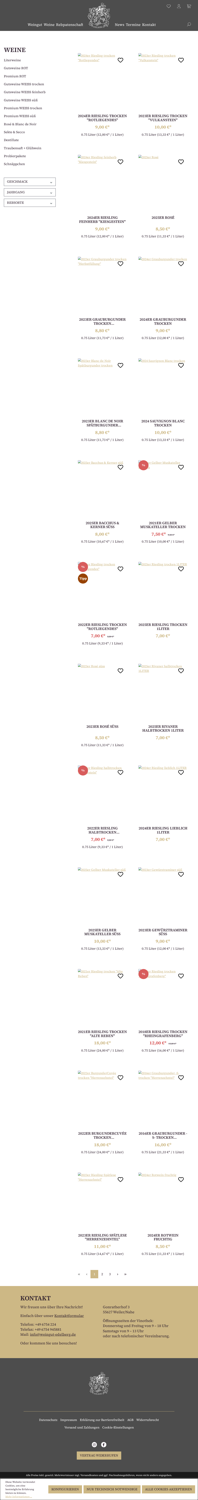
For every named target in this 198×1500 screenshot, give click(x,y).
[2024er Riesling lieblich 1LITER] (162, 794)
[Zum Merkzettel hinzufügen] (120, 59)
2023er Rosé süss (102, 727)
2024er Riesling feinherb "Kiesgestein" (102, 220)
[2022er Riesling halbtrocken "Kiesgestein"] (102, 794)
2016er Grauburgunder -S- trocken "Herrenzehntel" (163, 1135)
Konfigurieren (65, 1489)
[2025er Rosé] (162, 184)
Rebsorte (15, 202)
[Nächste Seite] (117, 1274)
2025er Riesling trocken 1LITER (162, 627)
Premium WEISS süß (20, 116)
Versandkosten (89, 1475)
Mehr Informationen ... (18, 1496)
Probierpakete (15, 156)
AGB (130, 1420)
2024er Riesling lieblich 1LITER (163, 830)
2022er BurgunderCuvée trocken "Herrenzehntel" (102, 1135)
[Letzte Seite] (125, 1274)
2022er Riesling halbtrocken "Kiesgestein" (102, 830)
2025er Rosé (163, 218)
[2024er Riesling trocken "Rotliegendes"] (102, 82)
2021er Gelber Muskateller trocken (163, 525)
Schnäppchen (14, 164)
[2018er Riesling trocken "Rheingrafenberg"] (162, 998)
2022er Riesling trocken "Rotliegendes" (102, 627)
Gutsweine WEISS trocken (24, 84)
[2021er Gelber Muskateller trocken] (162, 489)
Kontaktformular (69, 1315)
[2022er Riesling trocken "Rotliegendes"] (102, 591)
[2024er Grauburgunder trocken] (162, 286)
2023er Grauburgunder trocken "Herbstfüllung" (102, 322)
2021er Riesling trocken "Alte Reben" (102, 1034)
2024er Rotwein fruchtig (163, 1237)
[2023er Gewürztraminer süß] (162, 896)
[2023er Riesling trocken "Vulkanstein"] (162, 82)
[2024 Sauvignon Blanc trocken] (162, 387)
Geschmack (17, 181)
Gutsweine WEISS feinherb (24, 92)
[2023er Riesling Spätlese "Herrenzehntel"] (102, 1202)
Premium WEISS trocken (23, 108)
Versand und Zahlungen (81, 1427)
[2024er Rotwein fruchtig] (162, 1202)
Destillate (11, 140)
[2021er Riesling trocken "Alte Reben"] (102, 998)
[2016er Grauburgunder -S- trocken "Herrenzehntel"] (162, 1100)
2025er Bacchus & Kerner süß (102, 525)
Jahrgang (16, 192)
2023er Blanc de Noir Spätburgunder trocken (102, 423)
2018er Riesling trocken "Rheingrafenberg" (162, 1034)
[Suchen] (189, 24)
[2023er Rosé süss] (102, 693)
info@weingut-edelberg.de (53, 1334)
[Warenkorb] (189, 6)
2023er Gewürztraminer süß (162, 932)
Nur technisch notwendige (112, 1489)
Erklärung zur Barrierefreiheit (102, 1420)
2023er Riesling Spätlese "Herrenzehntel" (102, 1237)
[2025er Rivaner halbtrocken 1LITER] (162, 693)
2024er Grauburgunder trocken (163, 322)
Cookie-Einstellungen (118, 1427)
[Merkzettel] (169, 6)
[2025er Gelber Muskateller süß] (102, 896)
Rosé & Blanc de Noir (20, 124)
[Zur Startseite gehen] (99, 15)
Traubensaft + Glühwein (22, 148)
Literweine (12, 60)
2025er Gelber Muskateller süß (102, 932)
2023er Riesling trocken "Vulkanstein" (162, 118)
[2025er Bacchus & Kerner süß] (102, 489)
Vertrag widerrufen (99, 1455)
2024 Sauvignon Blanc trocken (163, 423)
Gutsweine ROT (16, 68)
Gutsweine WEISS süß (21, 100)
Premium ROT (15, 76)
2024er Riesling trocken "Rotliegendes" (102, 118)
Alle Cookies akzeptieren (168, 1489)
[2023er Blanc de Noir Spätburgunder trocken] (102, 387)
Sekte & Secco (14, 132)
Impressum (68, 1420)
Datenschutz (48, 1420)
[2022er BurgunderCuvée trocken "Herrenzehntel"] (102, 1100)
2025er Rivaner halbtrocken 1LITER (163, 729)
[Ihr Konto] (179, 6)
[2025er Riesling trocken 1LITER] (162, 591)
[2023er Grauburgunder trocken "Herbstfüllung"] (102, 286)
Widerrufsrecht (147, 1420)
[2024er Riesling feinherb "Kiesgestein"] (102, 184)
